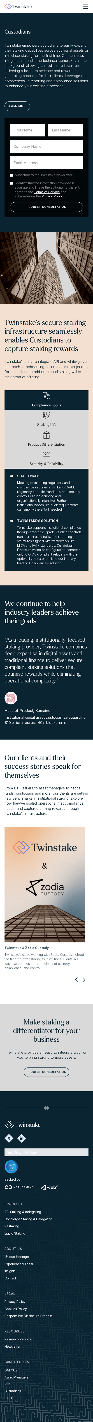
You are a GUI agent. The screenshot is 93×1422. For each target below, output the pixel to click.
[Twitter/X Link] (9, 1138)
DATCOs (11, 1370)
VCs (8, 1384)
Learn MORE (17, 106)
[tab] (46, 400)
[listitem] (45, 898)
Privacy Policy (15, 1301)
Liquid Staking (15, 1233)
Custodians (13, 1391)
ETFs (8, 1398)
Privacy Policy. (52, 196)
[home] (18, 6)
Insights (10, 1271)
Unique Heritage (17, 1257)
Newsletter (13, 1346)
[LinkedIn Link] (21, 1138)
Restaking (12, 1226)
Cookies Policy (16, 1309)
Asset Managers (16, 1377)
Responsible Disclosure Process (29, 1316)
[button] (85, 6)
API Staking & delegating (23, 1212)
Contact (10, 1278)
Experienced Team (19, 1264)
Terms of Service (47, 192)
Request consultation (46, 1072)
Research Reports (18, 1339)
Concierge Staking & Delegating (28, 1219)
